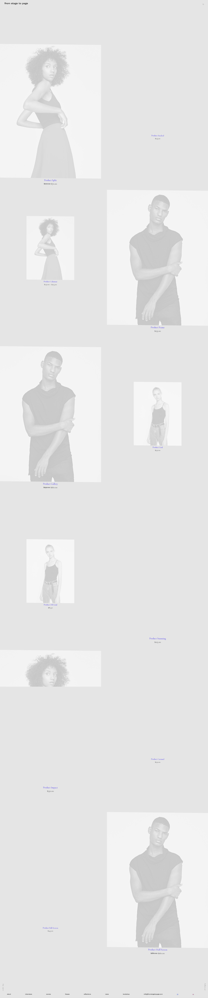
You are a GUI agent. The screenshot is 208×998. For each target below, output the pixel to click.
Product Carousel (157, 758)
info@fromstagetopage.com (153, 994)
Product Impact (50, 787)
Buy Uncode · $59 (3, 989)
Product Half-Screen (157, 949)
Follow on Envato (205, 989)
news (107, 994)
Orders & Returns (19, 979)
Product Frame (158, 327)
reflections (87, 994)
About (192, 974)
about (9, 994)
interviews (28, 994)
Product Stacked (157, 135)
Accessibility (190, 982)
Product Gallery (50, 484)
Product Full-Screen (50, 928)
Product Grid (158, 447)
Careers (191, 979)
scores (48, 994)
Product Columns (50, 282)
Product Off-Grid (50, 605)
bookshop (126, 994)
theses (67, 994)
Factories (191, 977)
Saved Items (17, 977)
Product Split (50, 180)
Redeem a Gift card (20, 982)
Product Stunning (157, 638)
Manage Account (19, 974)
